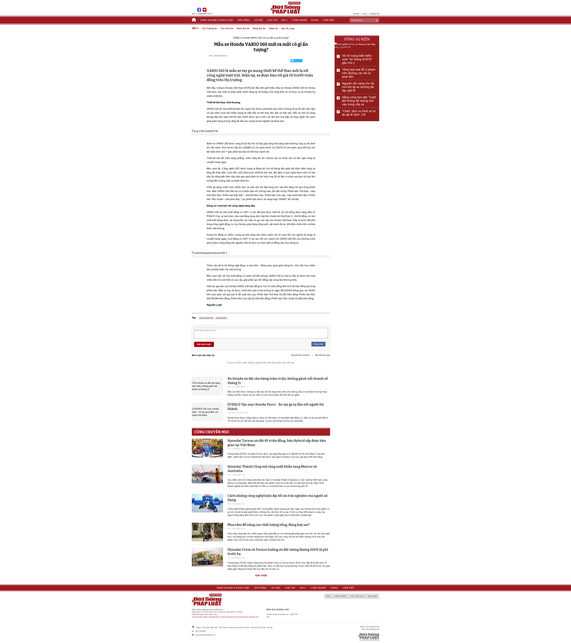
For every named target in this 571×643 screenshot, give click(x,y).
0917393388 (200, 631)
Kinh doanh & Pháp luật (217, 20)
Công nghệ (299, 20)
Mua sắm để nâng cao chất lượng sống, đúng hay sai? (269, 525)
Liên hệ (356, 14)
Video (315, 20)
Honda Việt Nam (206, 318)
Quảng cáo (374, 14)
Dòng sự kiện (357, 39)
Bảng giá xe (259, 28)
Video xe (273, 28)
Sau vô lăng (287, 28)
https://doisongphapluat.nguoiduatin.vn (207, 609)
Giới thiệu (340, 596)
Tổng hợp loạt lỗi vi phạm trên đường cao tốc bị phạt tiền (358, 73)
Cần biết (329, 20)
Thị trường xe (209, 28)
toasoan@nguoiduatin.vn (205, 635)
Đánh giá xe (243, 28)
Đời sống (244, 20)
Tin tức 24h (357, 596)
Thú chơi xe (227, 28)
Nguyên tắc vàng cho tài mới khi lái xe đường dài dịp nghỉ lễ (358, 87)
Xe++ (284, 20)
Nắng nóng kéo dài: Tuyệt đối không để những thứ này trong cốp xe (359, 101)
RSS (328, 596)
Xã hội (258, 20)
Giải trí (272, 20)
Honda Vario (221, 318)
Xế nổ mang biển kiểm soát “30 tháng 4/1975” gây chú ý (357, 59)
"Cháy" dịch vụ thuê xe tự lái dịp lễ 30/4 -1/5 (359, 112)
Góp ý (364, 14)
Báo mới (372, 596)
